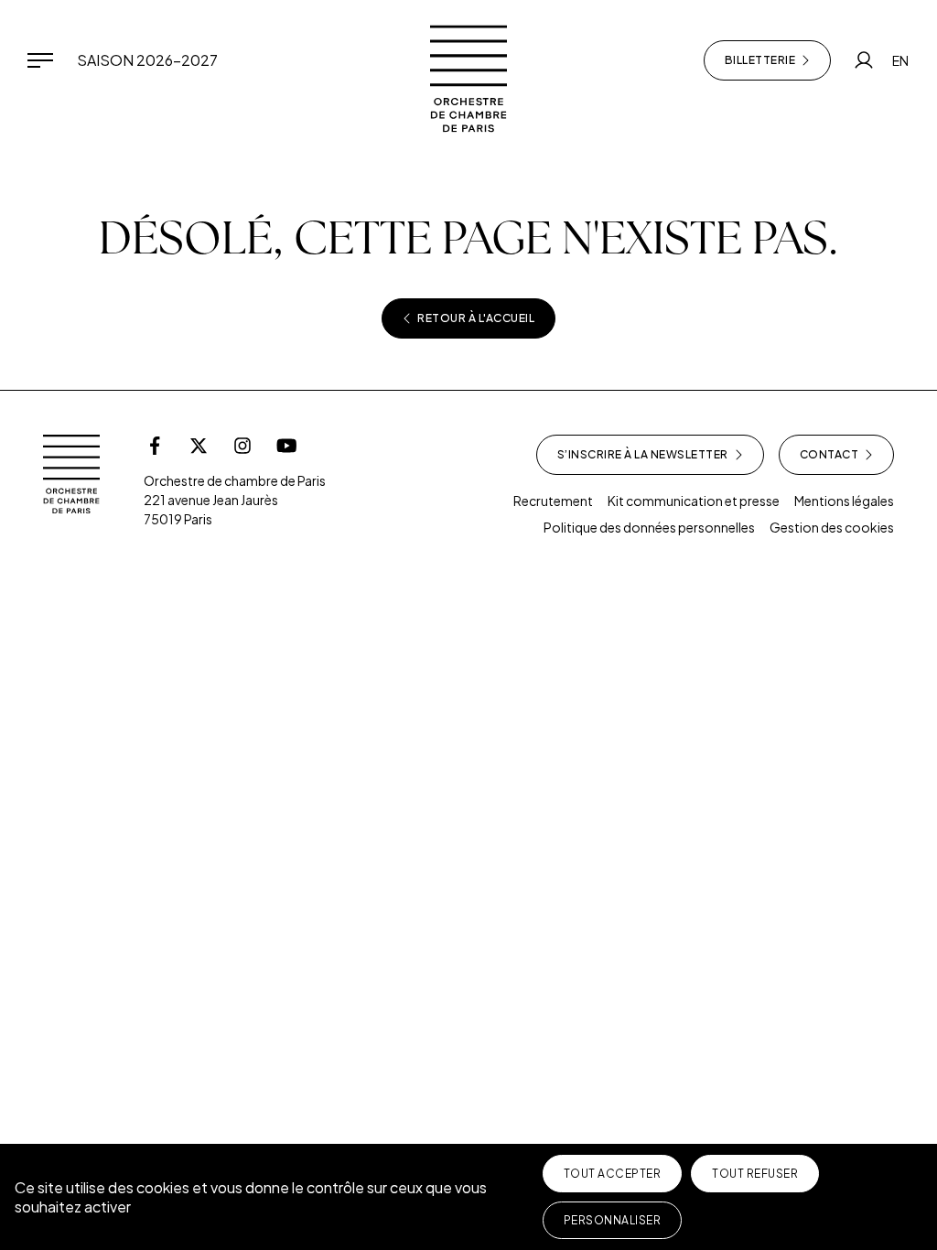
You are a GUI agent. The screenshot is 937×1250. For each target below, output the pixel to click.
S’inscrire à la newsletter (642, 454)
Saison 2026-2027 (147, 60)
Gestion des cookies (832, 527)
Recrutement (553, 500)
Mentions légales (844, 500)
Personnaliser (613, 1220)
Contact (829, 454)
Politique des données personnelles (649, 527)
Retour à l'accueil (475, 318)
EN (900, 60)
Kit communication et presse (694, 500)
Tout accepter (613, 1173)
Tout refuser (755, 1173)
